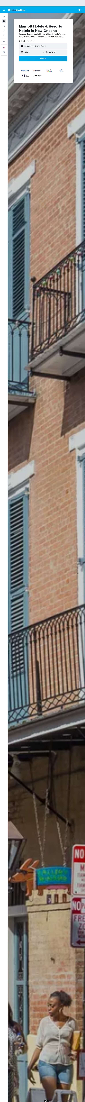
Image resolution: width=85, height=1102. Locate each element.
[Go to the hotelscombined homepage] (16, 10)
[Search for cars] (4, 26)
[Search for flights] (4, 16)
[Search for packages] (4, 30)
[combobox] (27, 41)
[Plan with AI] (4, 35)
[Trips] (4, 41)
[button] (3, 9)
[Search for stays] (4, 21)
